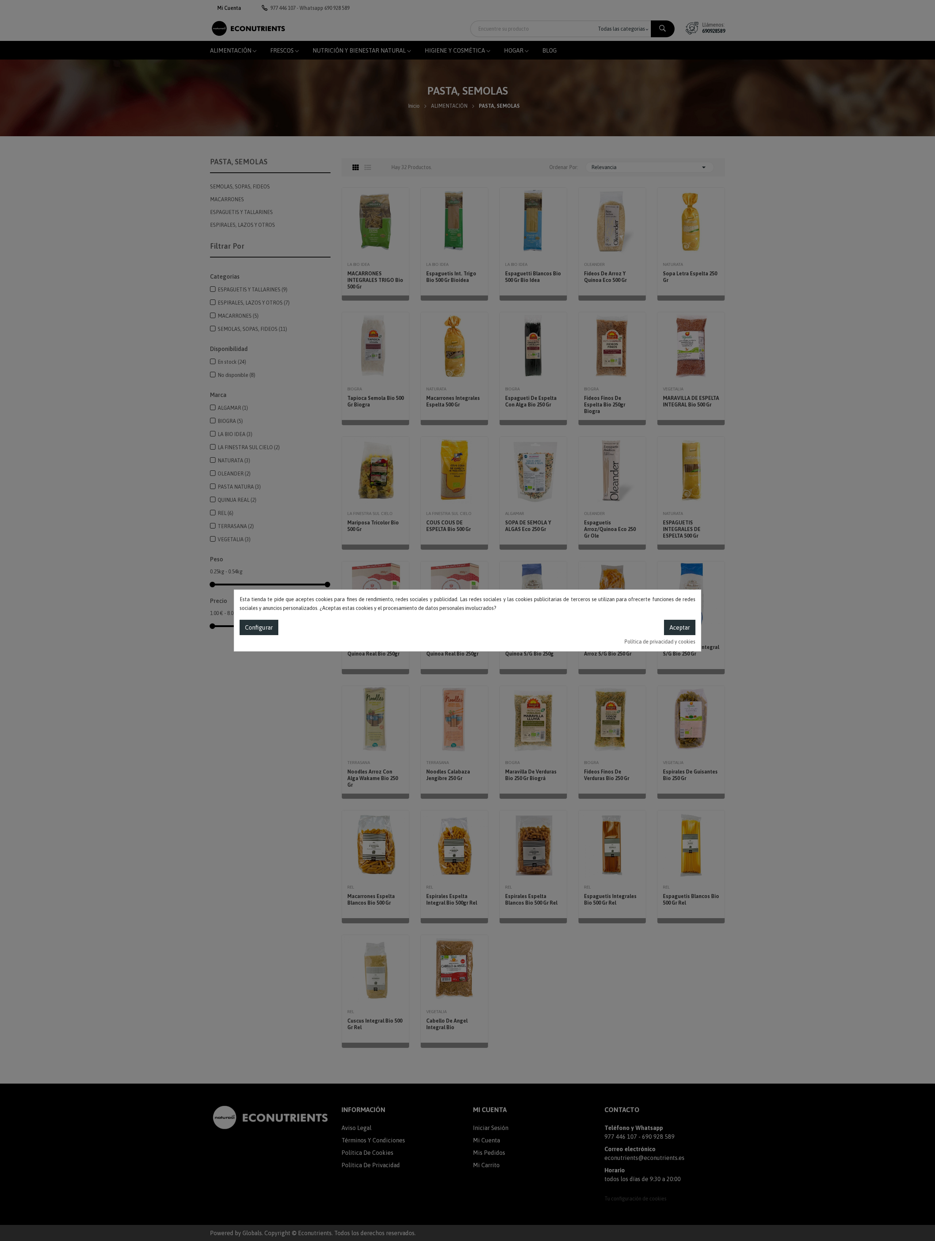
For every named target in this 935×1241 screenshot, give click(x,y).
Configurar (259, 627)
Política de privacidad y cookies (659, 642)
